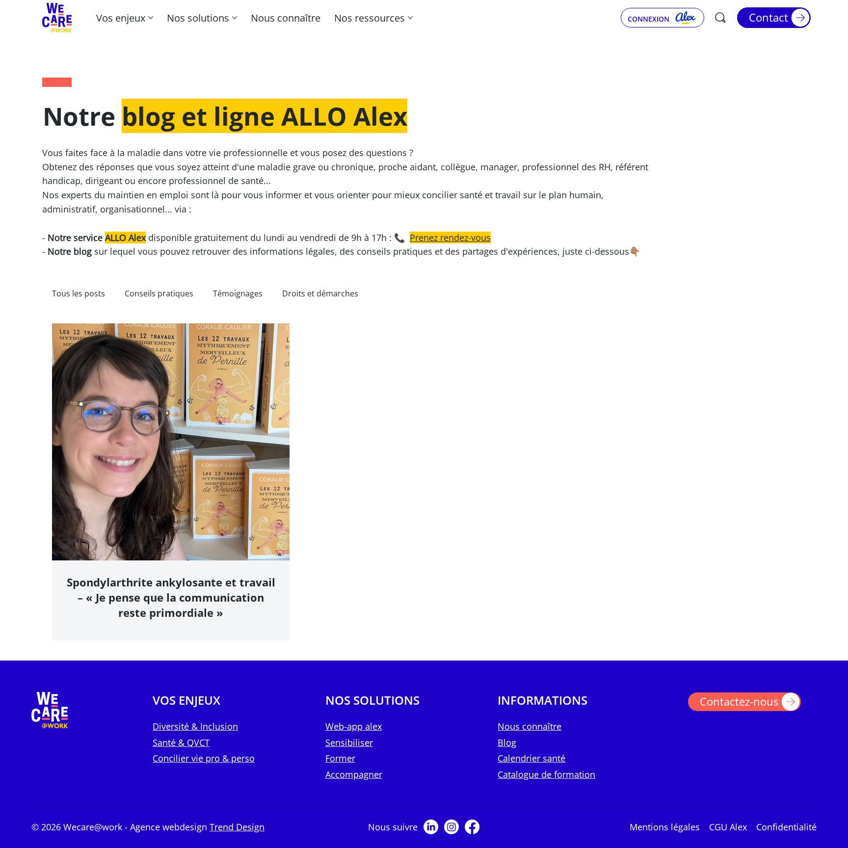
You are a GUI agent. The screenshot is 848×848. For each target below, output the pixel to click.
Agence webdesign (170, 827)
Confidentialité (786, 827)
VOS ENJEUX (186, 700)
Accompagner (353, 774)
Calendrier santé (531, 758)
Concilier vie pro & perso (204, 758)
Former (340, 758)
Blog (507, 742)
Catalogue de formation (546, 774)
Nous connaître (529, 726)
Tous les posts (78, 293)
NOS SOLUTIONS (372, 700)
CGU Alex (728, 827)
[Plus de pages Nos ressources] (410, 17)
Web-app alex (353, 726)
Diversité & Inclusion (195, 726)
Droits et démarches (320, 293)
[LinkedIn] (431, 827)
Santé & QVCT (181, 742)
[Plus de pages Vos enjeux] (150, 17)
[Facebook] (472, 827)
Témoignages (238, 293)
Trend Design (237, 827)
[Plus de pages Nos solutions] (234, 17)
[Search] (720, 17)
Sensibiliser (349, 742)
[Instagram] (451, 827)
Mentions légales (665, 827)
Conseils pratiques (159, 293)
